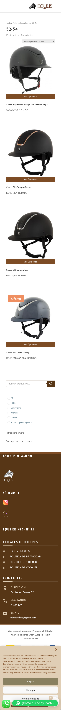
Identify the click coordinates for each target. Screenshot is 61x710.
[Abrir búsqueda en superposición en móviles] (30, 384)
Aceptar (30, 681)
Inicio (8, 23)
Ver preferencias (30, 698)
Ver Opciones (30, 96)
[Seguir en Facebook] (6, 514)
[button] (56, 649)
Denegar (30, 690)
